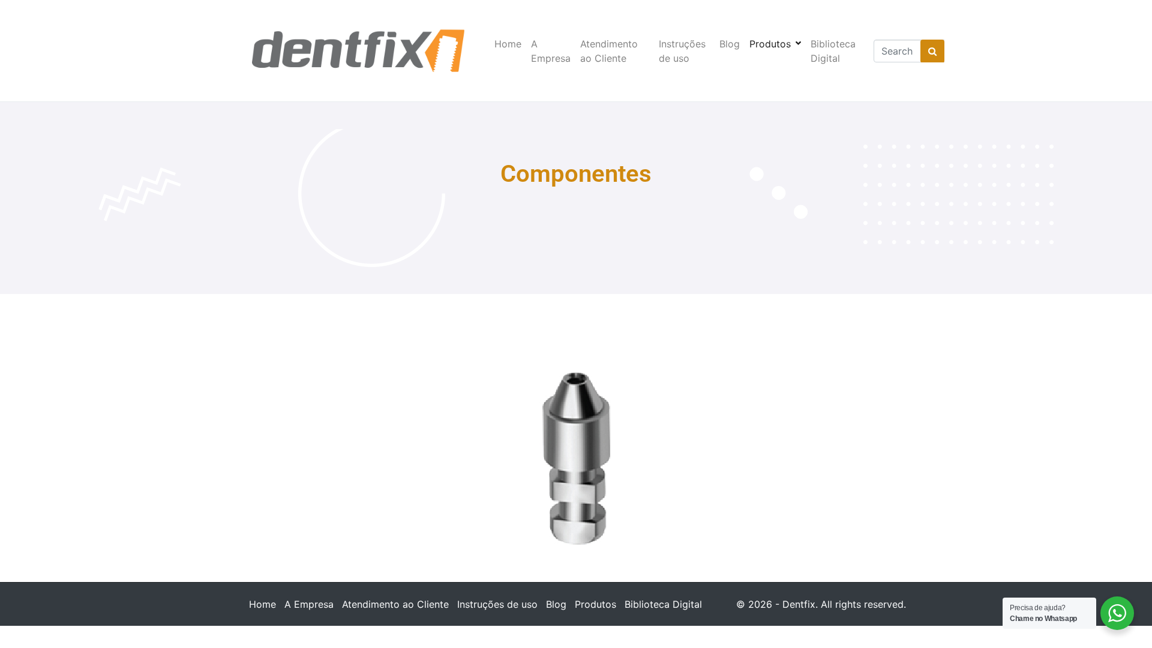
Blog (729, 44)
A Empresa (551, 51)
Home (507, 44)
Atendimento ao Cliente (609, 51)
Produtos (770, 44)
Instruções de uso (682, 51)
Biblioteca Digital (833, 51)
